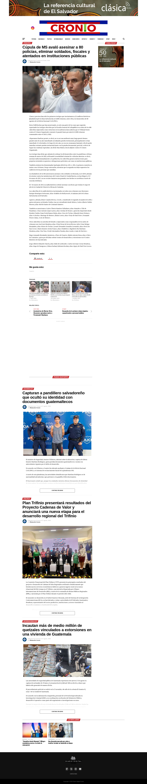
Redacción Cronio (35, 62)
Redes (113, 39)
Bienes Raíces (75, 39)
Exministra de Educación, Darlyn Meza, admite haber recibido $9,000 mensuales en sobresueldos (81, 295)
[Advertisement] (61, 347)
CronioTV (92, 39)
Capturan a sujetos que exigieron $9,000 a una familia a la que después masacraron (60, 295)
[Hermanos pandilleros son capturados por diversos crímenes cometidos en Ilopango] (39, 286)
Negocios (67, 39)
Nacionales (41, 39)
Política (49, 39)
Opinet (108, 39)
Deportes (84, 39)
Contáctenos (73, 774)
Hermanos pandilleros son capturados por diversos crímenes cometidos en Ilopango (39, 295)
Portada (34, 39)
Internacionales (58, 39)
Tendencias (100, 39)
